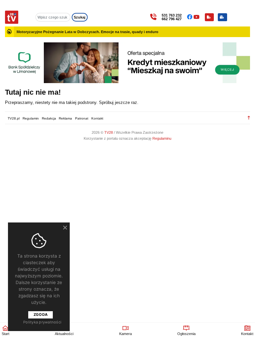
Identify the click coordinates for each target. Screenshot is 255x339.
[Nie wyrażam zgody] (64, 227)
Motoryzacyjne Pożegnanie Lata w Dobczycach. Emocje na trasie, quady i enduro (87, 32)
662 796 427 (172, 19)
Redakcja (49, 118)
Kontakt (97, 118)
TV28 (109, 132)
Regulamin (31, 118)
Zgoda (40, 314)
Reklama (65, 118)
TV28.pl (14, 118)
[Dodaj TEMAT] (209, 17)
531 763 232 (172, 15)
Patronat (81, 118)
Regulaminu (161, 138)
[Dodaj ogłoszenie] (222, 17)
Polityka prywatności (42, 322)
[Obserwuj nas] (190, 17)
